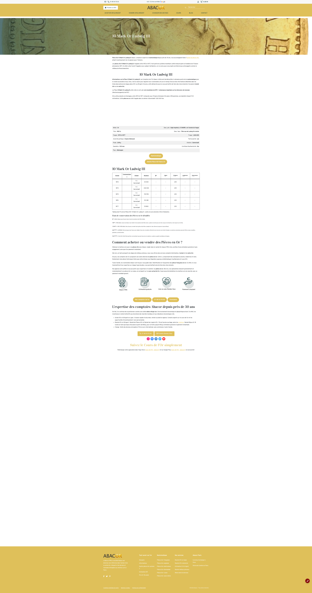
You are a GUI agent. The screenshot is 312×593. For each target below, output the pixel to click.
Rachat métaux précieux (182, 569)
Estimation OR (143, 572)
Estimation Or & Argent (182, 566)
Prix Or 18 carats (144, 575)
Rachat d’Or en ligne (181, 560)
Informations (143, 563)
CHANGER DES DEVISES (160, 13)
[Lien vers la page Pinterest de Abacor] (109, 576)
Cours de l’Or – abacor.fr (178, 350)
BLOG (191, 13)
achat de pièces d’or (193, 58)
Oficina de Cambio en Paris (200, 565)
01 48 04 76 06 (147, 334)
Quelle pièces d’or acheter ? (147, 568)
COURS (178, 13)
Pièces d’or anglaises (163, 563)
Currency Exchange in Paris (199, 561)
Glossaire (141, 560)
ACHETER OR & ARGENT (113, 13)
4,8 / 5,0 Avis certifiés (153, 2)
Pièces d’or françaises (163, 560)
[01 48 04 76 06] (307, 581)
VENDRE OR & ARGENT (136, 13)
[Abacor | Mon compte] (198, 2)
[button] (114, 113)
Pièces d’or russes (162, 573)
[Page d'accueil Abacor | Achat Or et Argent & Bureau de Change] (156, 7)
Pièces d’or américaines (164, 566)
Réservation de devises (181, 573)
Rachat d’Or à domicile (181, 563)
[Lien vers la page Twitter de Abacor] (107, 576)
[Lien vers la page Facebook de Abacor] (103, 576)
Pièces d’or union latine (164, 576)
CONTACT (204, 13)
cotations (181, 322)
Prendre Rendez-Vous (165, 334)
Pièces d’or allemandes (163, 569)
